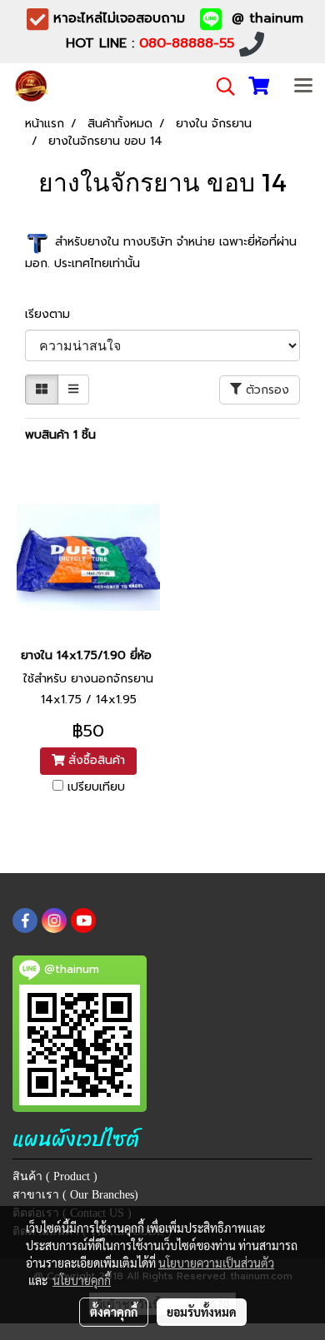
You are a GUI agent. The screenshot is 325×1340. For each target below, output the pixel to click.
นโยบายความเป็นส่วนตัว (216, 1262)
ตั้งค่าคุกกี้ (114, 1311)
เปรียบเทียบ (96, 787)
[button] (220, 86)
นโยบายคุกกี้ (81, 1280)
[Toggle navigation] (303, 86)
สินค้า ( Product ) (55, 1176)
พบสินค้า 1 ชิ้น (60, 435)
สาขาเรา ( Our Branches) (75, 1195)
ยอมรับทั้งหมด (202, 1311)
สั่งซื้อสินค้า (94, 760)
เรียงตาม (53, 314)
